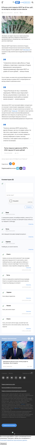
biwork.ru (23, 404)
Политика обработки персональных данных (12, 387)
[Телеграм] (17, 168)
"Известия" (15, 111)
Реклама (11, 373)
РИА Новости (26, 49)
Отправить (29, 207)
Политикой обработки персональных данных (13, 440)
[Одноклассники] (13, 163)
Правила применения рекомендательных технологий (14, 390)
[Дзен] (20, 168)
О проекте (4, 373)
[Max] (24, 168)
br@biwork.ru (17, 408)
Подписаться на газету (9, 425)
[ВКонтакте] (10, 163)
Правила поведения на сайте (8, 384)
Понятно (3, 443)
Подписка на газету (27, 373)
